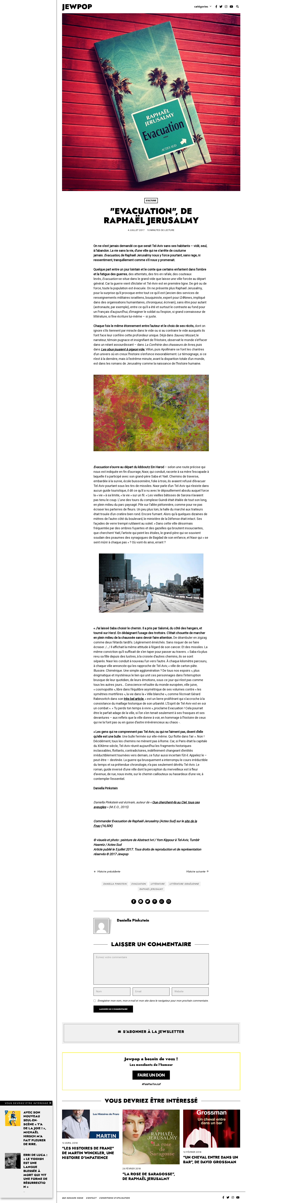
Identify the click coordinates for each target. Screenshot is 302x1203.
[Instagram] (226, 7)
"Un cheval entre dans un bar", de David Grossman (210, 1160)
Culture (151, 200)
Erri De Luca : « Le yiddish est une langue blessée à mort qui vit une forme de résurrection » (35, 1171)
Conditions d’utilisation (114, 1198)
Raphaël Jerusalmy (151, 889)
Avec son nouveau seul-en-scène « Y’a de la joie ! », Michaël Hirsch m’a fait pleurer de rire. (34, 1128)
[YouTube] (231, 7)
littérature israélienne (184, 883)
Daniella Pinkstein (115, 883)
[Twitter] (221, 7)
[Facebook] (216, 7)
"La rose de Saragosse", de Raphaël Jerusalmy (149, 1176)
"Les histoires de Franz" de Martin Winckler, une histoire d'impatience (88, 1153)
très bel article (134, 699)
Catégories (201, 7)
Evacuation (138, 883)
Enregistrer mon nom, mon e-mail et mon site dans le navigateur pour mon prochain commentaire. (153, 1000)
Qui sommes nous (72, 1198)
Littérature (158, 883)
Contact (91, 1198)
